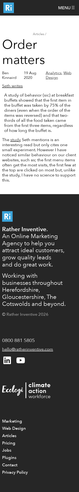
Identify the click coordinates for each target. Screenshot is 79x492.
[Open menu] (67, 8)
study (15, 140)
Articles (38, 34)
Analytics (54, 73)
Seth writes (12, 86)
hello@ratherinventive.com (27, 349)
